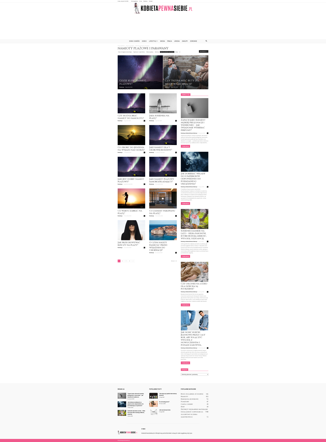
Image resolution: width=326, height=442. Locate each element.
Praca (169, 41)
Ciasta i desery (187, 404)
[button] (206, 41)
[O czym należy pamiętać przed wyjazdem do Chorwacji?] (163, 230)
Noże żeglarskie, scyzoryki (192, 394)
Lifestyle (152, 41)
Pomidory (185, 402)
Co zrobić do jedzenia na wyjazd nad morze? (131, 148)
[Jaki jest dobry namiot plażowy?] (131, 167)
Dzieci (144, 41)
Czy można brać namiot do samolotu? (131, 117)
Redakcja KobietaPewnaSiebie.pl (189, 133)
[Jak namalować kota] (153, 412)
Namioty (157, 52)
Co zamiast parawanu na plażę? (162, 212)
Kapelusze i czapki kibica (139, 52)
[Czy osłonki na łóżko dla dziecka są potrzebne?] (194, 272)
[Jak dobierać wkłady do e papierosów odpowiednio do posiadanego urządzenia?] (194, 162)
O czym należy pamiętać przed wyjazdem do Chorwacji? (158, 246)
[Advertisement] (163, 26)
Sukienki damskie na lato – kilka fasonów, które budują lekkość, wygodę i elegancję (194, 234)
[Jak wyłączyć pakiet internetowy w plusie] (153, 396)
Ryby (183, 407)
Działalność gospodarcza (192, 412)
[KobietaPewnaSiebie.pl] (163, 8)
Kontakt (150, 1)
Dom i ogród (134, 41)
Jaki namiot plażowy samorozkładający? (161, 180)
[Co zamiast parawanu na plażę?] (163, 198)
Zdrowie (193, 41)
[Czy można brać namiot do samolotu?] (131, 103)
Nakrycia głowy (149, 52)
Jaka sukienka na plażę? (159, 117)
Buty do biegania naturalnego (125, 52)
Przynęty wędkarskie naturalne (194, 409)
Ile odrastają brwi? (164, 401)
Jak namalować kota (164, 410)
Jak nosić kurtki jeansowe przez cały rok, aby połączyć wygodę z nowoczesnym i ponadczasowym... (193, 339)
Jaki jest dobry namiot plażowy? (131, 180)
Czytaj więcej (185, 146)
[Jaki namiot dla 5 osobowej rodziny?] (163, 135)
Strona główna (134, 1)
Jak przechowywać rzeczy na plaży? (129, 244)
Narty (176, 52)
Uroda (177, 41)
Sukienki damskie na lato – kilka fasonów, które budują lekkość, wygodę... (136, 412)
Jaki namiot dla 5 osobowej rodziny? (160, 148)
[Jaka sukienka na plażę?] (163, 103)
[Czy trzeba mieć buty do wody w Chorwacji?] (185, 73)
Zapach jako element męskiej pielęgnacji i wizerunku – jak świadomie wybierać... (136, 395)
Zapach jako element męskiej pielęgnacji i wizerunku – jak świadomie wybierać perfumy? (193, 125)
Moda (162, 41)
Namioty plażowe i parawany (167, 52)
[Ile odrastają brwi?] (153, 404)
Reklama (145, 1)
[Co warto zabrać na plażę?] (131, 198)
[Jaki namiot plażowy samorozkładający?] (163, 167)
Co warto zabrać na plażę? (130, 212)
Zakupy (185, 41)
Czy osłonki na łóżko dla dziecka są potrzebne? (194, 286)
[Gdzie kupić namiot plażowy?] (140, 73)
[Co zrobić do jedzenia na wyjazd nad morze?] (131, 135)
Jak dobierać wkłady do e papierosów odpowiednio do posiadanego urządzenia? (193, 178)
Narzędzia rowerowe (189, 399)
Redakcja (121, 87)
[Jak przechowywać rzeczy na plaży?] (131, 230)
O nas (140, 1)
